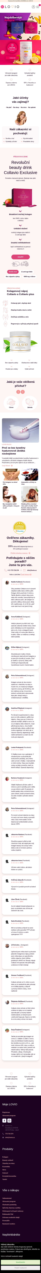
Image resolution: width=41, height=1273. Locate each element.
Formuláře (6, 1220)
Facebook (29, 1001)
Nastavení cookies (8, 1224)
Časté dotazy (25, 574)
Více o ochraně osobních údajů (12, 1256)
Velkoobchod (6, 1198)
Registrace (6, 1112)
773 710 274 (9, 1134)
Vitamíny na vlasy (8, 1163)
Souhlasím (20, 1262)
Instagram (26, 617)
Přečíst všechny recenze (19, 553)
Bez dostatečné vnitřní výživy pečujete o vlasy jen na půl (11, 505)
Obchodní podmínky (9, 1204)
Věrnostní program (9, 1115)
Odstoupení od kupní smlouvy (12, 1211)
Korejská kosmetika (9, 1176)
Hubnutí (5, 1173)
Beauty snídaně (7, 1160)
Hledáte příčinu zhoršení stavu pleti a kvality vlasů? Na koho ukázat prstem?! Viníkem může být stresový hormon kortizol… (29, 507)
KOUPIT (20, 257)
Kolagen (5, 1157)
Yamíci (4, 1179)
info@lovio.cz (32, 570)
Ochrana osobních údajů (11, 1217)
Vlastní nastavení (20, 1268)
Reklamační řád (7, 1214)
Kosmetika (6, 1166)
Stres (4, 1170)
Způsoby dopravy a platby (11, 1208)
